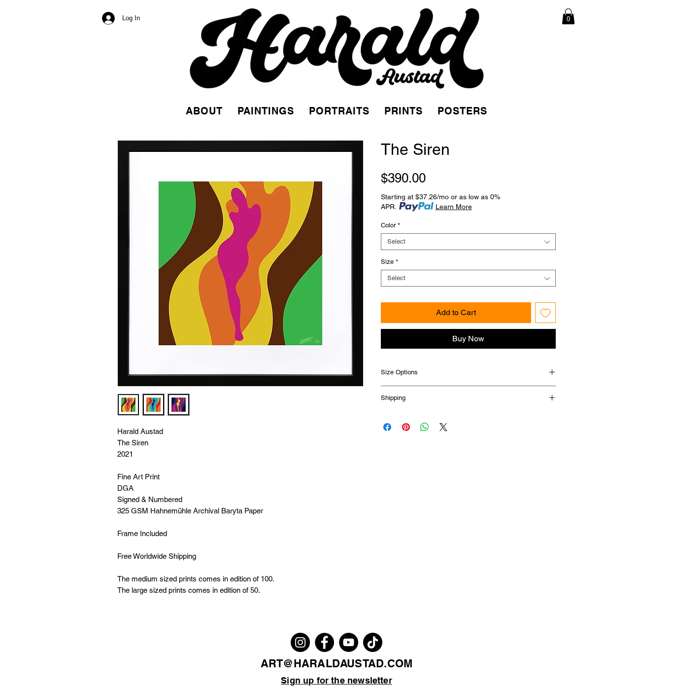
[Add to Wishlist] (545, 312)
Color (390, 225)
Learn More (454, 207)
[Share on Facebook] (387, 427)
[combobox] (468, 241)
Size (389, 261)
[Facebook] (324, 642)
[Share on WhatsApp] (425, 427)
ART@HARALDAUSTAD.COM (336, 663)
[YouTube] (348, 642)
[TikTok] (372, 642)
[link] (568, 16)
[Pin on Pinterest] (406, 427)
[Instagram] (300, 642)
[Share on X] (443, 427)
